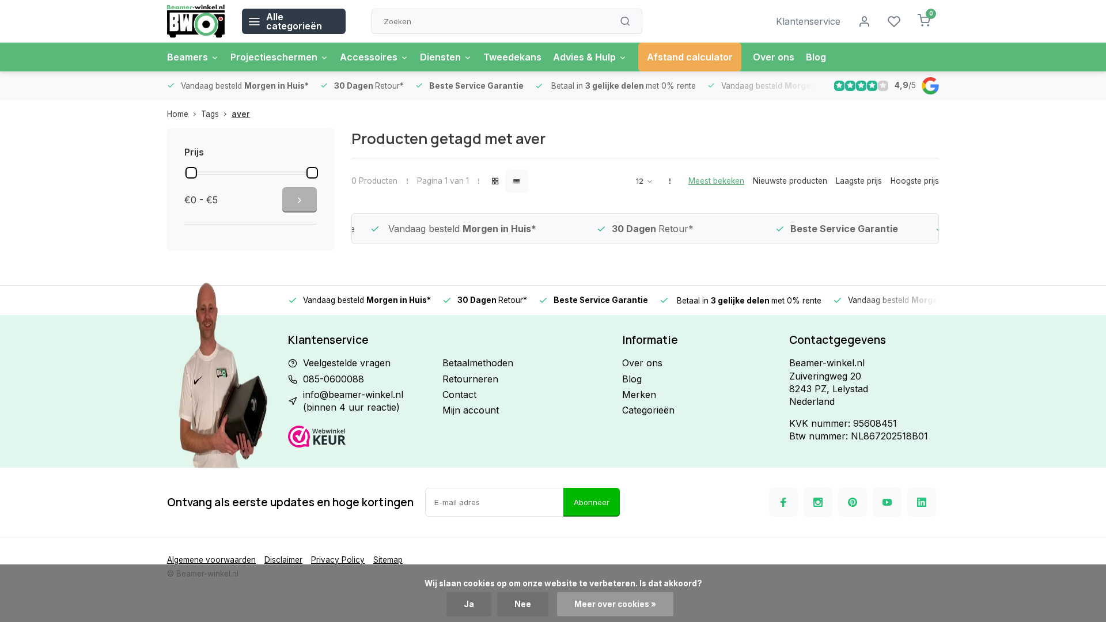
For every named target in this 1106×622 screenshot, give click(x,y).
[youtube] (887, 502)
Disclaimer (283, 559)
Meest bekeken (716, 180)
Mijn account (470, 410)
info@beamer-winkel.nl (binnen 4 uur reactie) (353, 401)
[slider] (191, 173)
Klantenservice (808, 21)
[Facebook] (783, 502)
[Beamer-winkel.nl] (196, 21)
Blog (816, 57)
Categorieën (648, 410)
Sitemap (388, 559)
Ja (469, 604)
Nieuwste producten (790, 180)
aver (241, 114)
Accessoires (368, 57)
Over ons (773, 57)
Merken (639, 394)
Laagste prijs (859, 180)
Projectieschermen (273, 57)
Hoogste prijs (915, 180)
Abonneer (591, 502)
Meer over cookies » (615, 604)
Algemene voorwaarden (211, 559)
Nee (522, 604)
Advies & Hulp (584, 57)
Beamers (187, 57)
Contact (459, 394)
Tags (210, 114)
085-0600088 (333, 379)
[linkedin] (921, 502)
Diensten (440, 57)
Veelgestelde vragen (347, 363)
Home (177, 114)
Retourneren (470, 379)
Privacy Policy (338, 559)
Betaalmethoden (477, 363)
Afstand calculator (690, 57)
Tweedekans (512, 57)
